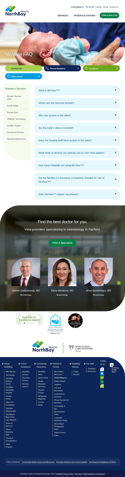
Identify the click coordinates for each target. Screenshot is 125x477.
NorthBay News (41, 373)
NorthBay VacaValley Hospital (10, 390)
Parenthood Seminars (15, 132)
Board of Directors (9, 424)
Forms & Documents (58, 389)
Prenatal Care (12, 112)
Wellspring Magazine (42, 397)
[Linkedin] (102, 377)
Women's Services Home (14, 97)
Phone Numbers (57, 69)
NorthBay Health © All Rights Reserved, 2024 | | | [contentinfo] (62, 474)
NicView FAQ (18, 54)
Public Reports (76, 373)
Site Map (78, 474)
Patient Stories (59, 381)
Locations (93, 69)
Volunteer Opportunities (11, 409)
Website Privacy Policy (65, 474)
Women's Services (109, 59)
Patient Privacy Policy (60, 434)
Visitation (57, 384)
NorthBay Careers (26, 373)
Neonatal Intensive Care (105, 62)
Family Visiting (12, 106)
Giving (105, 7)
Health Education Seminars (42, 384)
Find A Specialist (62, 242)
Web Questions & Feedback (94, 474)
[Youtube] (102, 373)
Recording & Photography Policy (59, 426)
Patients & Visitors (57, 365)
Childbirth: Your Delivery (16, 119)
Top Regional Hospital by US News (102, 462)
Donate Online (8, 397)
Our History (10, 375)
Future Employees (26, 365)
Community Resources (42, 365)
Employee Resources (92, 370)
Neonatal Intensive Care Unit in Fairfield (71, 462)
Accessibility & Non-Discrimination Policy (59, 410)
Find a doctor (109, 15)
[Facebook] (102, 369)
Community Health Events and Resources (38, 462)
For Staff (90, 364)
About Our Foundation (10, 403)
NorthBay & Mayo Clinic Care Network (11, 417)
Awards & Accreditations (11, 439)
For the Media (41, 403)
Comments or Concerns (59, 395)
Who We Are (11, 372)
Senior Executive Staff (9, 432)
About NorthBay (8, 365)
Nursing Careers (25, 385)
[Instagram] (102, 382)
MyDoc (60, 378)
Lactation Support (14, 126)
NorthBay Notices (76, 365)
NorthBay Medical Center (9, 381)
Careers (98, 7)
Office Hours (17, 77)
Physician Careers (26, 379)
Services (114, 55)
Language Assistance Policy (60, 419)
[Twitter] (102, 386)
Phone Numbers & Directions (61, 401)
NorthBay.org (98, 55)
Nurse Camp (43, 378)
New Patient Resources (58, 373)
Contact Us (113, 7)
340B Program (9, 445)
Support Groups (41, 391)
